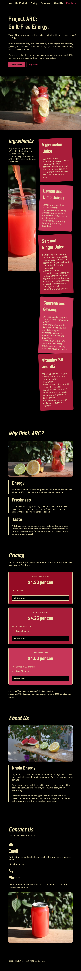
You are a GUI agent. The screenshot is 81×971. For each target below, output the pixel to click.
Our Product (21, 3)
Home (9, 3)
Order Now (46, 3)
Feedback (71, 3)
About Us (58, 3)
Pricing (33, 3)
